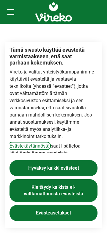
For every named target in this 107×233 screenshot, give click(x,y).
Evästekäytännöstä (30, 146)
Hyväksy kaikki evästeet (53, 168)
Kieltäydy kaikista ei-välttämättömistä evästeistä (53, 190)
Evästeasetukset (53, 213)
